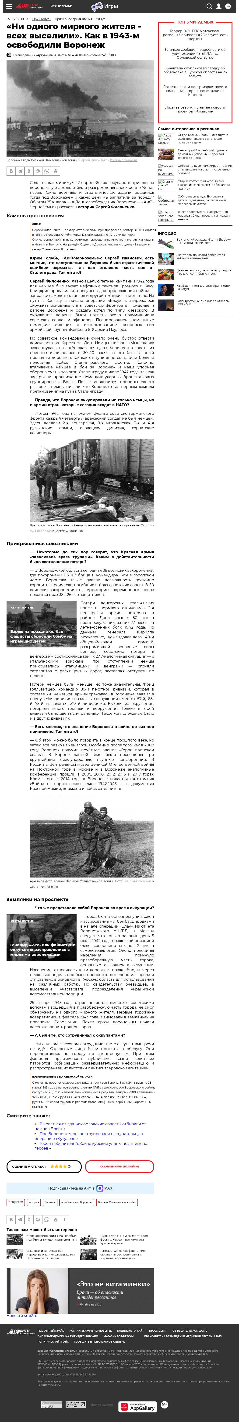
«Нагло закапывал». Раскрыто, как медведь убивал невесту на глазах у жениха (204, 215)
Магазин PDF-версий (119, 1336)
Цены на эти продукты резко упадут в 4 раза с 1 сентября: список (203, 272)
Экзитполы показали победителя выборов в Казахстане (200, 256)
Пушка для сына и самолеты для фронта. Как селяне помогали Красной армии (124, 1239)
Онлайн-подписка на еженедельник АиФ (68, 1336)
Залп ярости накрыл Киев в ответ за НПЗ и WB (202, 302)
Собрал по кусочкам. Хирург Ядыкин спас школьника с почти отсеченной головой (205, 169)
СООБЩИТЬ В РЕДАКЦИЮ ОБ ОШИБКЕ (99, 1341)
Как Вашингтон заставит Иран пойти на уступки (203, 287)
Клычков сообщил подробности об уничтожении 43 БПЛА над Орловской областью (195, 54)
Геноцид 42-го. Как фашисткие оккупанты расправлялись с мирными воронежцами (122, 1254)
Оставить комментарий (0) (119, 1166)
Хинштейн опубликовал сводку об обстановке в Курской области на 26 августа (195, 72)
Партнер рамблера (102, 1404)
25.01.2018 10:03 (17, 19)
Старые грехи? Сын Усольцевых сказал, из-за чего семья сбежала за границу (204, 184)
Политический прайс (53, 1341)
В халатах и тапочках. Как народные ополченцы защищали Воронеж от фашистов (51, 1254)
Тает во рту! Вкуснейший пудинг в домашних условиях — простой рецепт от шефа (203, 154)
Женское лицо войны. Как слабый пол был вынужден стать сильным (52, 1237)
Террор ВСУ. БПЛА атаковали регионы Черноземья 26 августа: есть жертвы (195, 35)
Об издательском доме (189, 1330)
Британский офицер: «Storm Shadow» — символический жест (203, 241)
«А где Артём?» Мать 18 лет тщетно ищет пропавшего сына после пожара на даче (203, 138)
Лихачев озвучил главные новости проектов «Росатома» (195, 109)
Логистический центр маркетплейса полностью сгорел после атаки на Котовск (195, 91)
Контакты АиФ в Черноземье (91, 1330)
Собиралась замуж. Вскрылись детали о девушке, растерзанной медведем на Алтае (202, 200)
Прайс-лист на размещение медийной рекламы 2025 (182, 1336)
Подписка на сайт (130, 1330)
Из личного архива (123, 160)
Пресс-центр (158, 1330)
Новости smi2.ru (22, 1315)
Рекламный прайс (51, 1330)
